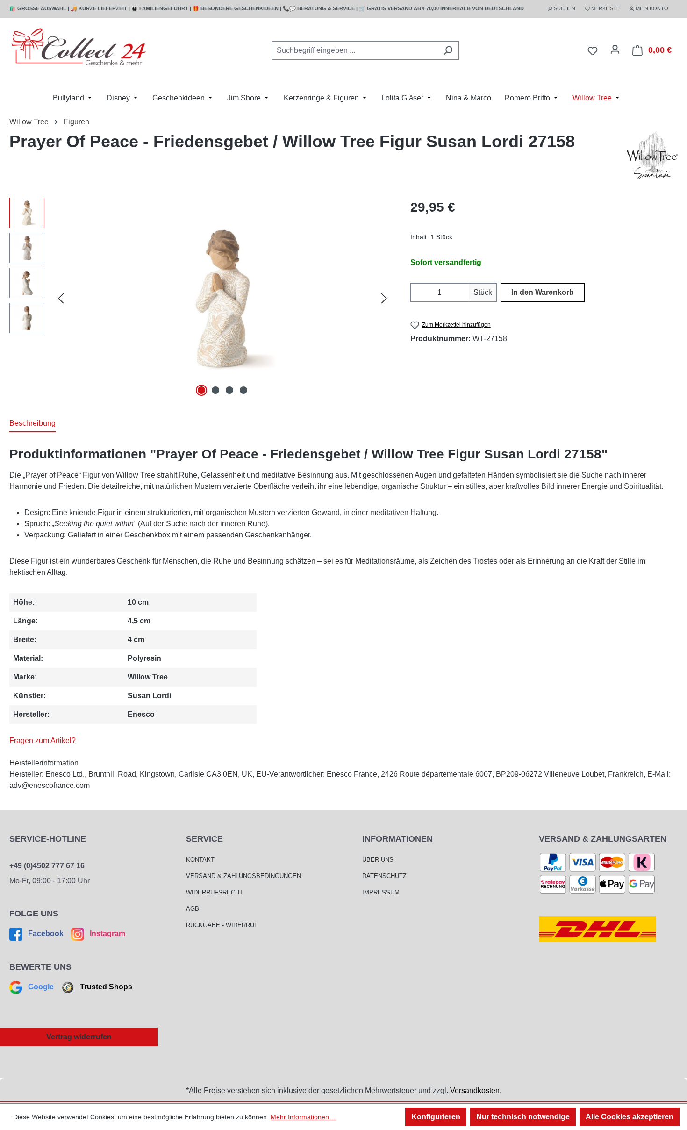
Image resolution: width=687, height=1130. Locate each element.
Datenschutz (384, 876)
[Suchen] (448, 50)
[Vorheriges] (61, 298)
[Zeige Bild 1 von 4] (201, 390)
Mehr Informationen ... (303, 1117)
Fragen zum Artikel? (42, 740)
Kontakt (200, 859)
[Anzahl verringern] (416, 292)
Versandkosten (475, 1090)
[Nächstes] (384, 298)
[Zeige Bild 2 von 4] (215, 390)
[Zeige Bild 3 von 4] (229, 390)
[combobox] (354, 50)
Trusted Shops (105, 987)
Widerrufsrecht (214, 892)
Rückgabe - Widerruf (222, 925)
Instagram (106, 933)
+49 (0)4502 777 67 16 (47, 866)
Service (204, 839)
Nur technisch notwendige (523, 1117)
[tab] (32, 423)
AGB (192, 908)
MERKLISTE (605, 8)
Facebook (45, 933)
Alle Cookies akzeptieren (629, 1117)
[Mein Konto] (615, 49)
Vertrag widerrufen (79, 1037)
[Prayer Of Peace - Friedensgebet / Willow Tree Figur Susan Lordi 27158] (222, 298)
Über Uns (378, 859)
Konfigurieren (435, 1117)
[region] (200, 298)
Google (41, 987)
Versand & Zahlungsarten (602, 839)
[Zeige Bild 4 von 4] (243, 390)
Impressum (381, 892)
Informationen (397, 839)
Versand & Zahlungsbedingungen (243, 876)
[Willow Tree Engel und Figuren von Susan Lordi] (652, 155)
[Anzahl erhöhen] (463, 292)
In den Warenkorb (542, 292)
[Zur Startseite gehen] (79, 48)
